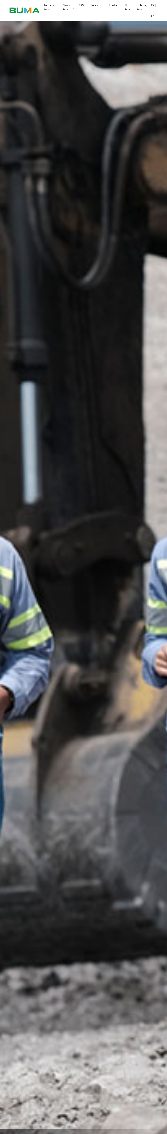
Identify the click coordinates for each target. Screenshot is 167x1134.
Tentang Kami (49, 7)
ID (152, 5)
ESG (81, 5)
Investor (96, 5)
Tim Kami (127, 7)
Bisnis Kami (66, 7)
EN (153, 15)
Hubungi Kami (142, 7)
